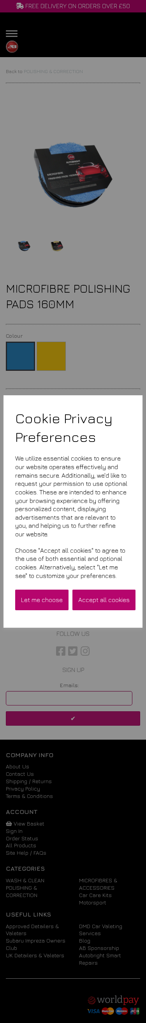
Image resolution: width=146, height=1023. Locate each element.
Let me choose (42, 599)
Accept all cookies (104, 599)
